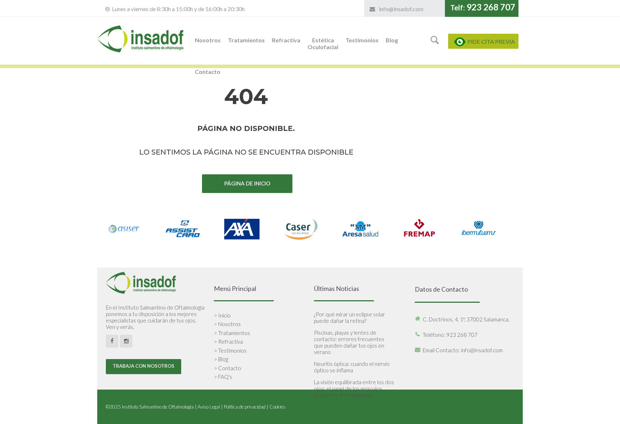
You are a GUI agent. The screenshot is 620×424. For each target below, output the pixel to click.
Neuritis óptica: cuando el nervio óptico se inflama (352, 367)
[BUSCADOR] (435, 45)
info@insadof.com (401, 8)
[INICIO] (141, 61)
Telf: (482, 7)
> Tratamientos (232, 333)
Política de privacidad (245, 407)
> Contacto (227, 368)
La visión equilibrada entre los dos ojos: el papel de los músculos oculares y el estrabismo (354, 388)
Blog (392, 40)
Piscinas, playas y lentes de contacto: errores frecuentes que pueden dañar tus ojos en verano (349, 342)
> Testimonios (230, 350)
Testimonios (362, 40)
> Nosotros (227, 324)
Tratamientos (246, 40)
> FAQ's (223, 376)
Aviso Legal (209, 407)
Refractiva (286, 40)
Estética (322, 43)
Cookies (277, 407)
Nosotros (208, 40)
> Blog (221, 359)
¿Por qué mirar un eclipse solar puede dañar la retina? (349, 317)
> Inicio (222, 315)
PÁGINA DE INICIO (247, 183)
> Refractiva (228, 341)
